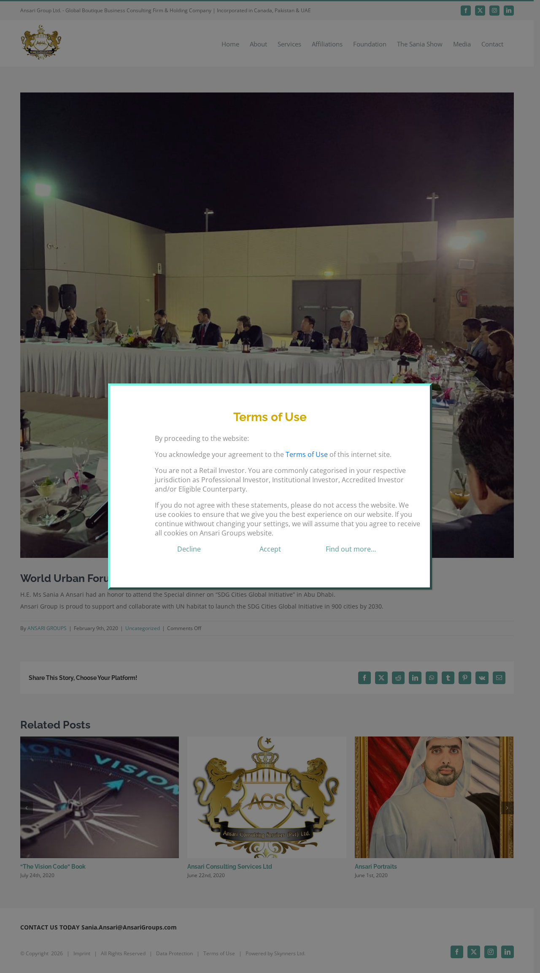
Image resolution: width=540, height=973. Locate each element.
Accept (270, 549)
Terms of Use (307, 454)
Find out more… (351, 549)
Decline (189, 549)
